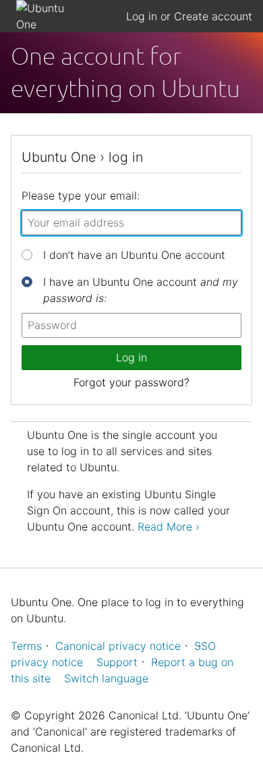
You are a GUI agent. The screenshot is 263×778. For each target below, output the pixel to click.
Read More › (169, 526)
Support (117, 662)
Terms (26, 646)
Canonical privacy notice (118, 646)
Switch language (106, 678)
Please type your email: (81, 195)
